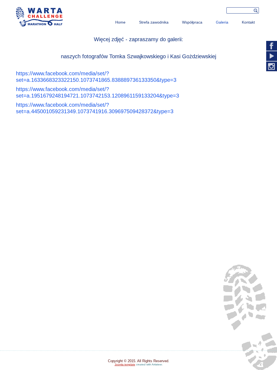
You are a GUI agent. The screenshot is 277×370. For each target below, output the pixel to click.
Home (120, 22)
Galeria (222, 22)
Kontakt (248, 22)
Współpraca (192, 22)
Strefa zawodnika (154, 22)
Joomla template (125, 364)
